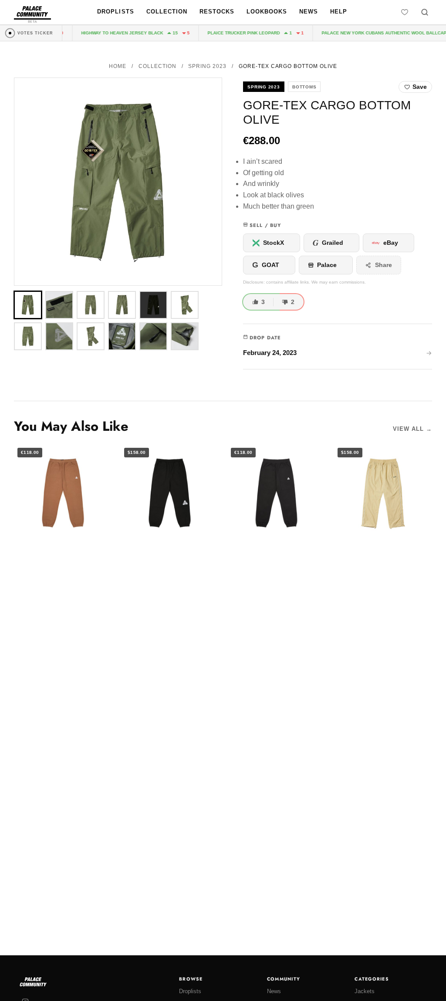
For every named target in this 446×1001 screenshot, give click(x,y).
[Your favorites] (404, 12)
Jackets (365, 991)
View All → (412, 429)
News (308, 11)
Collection (166, 11)
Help (338, 11)
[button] (118, 182)
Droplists (115, 11)
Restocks (216, 11)
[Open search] (424, 12)
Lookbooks (267, 11)
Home (117, 66)
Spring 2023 (207, 66)
